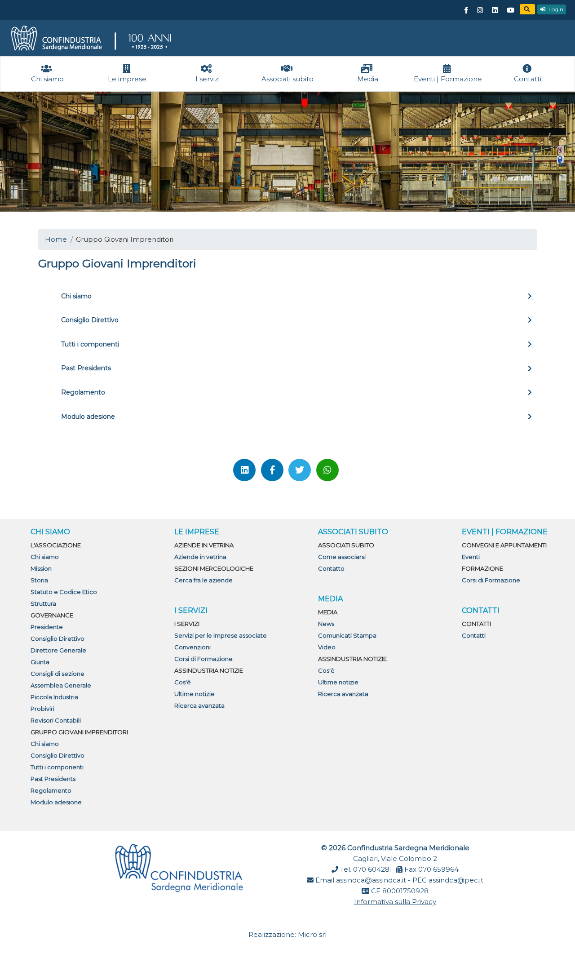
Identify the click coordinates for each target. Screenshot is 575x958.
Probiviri (42, 708)
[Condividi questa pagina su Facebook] (272, 470)
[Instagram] (479, 10)
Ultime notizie (194, 693)
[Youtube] (510, 10)
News (326, 623)
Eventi (471, 556)
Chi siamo (76, 296)
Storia (39, 580)
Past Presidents (86, 368)
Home (56, 239)
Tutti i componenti (90, 344)
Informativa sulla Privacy (395, 901)
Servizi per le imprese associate (220, 635)
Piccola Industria (54, 697)
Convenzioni (192, 647)
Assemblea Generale (61, 685)
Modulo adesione (88, 416)
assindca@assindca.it (371, 880)
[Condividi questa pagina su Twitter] (299, 470)
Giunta (40, 661)
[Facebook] (465, 10)
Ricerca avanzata (199, 705)
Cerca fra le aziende (203, 580)
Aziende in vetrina (200, 556)
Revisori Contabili (56, 720)
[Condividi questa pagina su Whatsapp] (327, 470)
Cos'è (182, 682)
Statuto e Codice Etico (64, 591)
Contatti (474, 635)
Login (555, 9)
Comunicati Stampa (347, 635)
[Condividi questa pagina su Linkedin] (244, 470)
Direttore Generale (58, 650)
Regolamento (83, 392)
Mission (41, 568)
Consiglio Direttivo (90, 320)
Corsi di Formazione (203, 658)
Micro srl (312, 934)
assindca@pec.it (456, 880)
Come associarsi (342, 556)
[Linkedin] (494, 10)
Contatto (331, 568)
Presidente (47, 626)
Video (327, 647)
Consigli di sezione (57, 673)
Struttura (43, 603)
